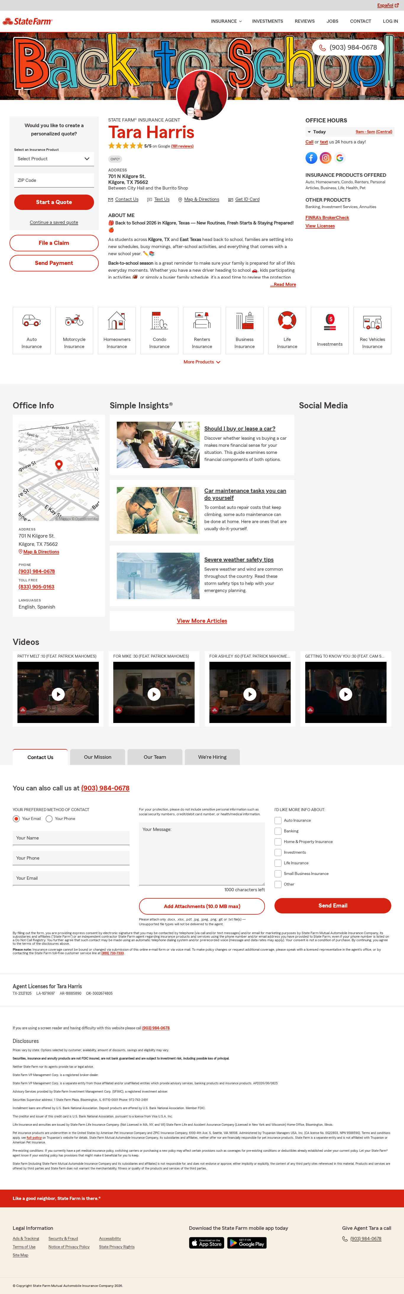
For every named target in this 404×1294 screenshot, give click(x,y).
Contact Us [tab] (40, 757)
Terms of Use (24, 1247)
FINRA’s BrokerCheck (327, 217)
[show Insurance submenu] (239, 21)
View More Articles (202, 621)
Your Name (27, 838)
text (324, 142)
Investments (267, 21)
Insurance (224, 21)
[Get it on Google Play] (247, 1243)
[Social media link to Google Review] (340, 158)
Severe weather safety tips (239, 560)
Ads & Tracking (26, 1239)
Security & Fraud (63, 1239)
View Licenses (320, 226)
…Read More (283, 284)
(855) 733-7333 (112, 953)
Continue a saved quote (54, 222)
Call (309, 142)
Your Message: (157, 829)
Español (385, 5)
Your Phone (65, 819)
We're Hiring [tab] (212, 757)
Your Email (31, 819)
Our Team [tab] (155, 757)
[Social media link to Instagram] (326, 158)
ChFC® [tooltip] (115, 159)
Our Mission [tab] (97, 757)
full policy (34, 1137)
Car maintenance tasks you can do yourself (245, 494)
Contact (360, 21)
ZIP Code (27, 180)
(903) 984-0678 (37, 571)
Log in (390, 21)
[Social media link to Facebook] (311, 158)
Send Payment (54, 263)
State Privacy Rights (117, 1247)
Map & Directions (41, 551)
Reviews (305, 21)
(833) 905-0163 (36, 586)
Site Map (20, 1255)
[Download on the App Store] (206, 1243)
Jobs (332, 21)
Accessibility (110, 1239)
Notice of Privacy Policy (69, 1247)
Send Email (333, 906)
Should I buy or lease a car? (239, 429)
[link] (27, 21)
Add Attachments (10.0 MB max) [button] (202, 906)
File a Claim (54, 243)
